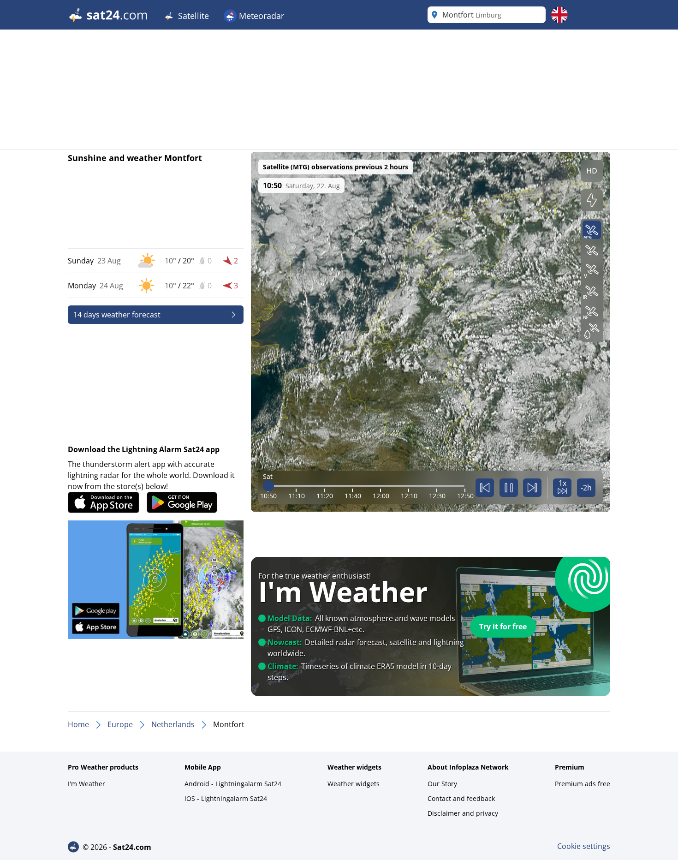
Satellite (192, 15)
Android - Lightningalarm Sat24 (232, 783)
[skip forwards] (532, 487)
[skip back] (485, 487)
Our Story (442, 783)
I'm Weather (86, 783)
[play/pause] (509, 487)
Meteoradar (260, 15)
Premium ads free (582, 783)
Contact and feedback (461, 798)
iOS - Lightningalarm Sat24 (225, 798)
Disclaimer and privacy (463, 813)
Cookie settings (583, 846)
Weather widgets (353, 783)
